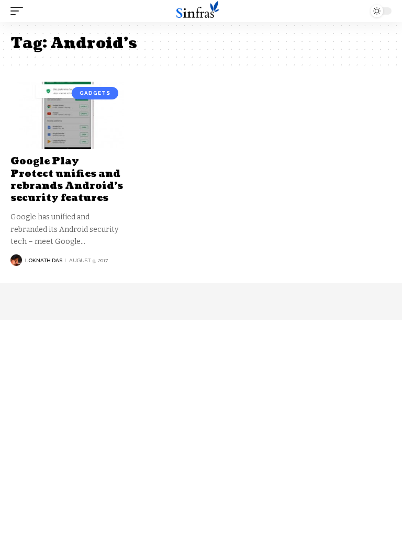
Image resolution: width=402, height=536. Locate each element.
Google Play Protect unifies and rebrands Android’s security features (66, 180)
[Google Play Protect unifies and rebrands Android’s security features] (67, 116)
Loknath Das (43, 260)
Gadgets (95, 93)
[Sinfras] (201, 11)
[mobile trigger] (19, 11)
